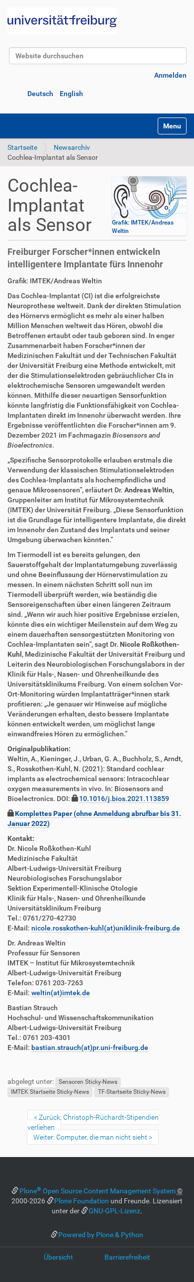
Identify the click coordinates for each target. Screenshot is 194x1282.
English (71, 94)
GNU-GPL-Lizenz (114, 1211)
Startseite (22, 147)
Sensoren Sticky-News (88, 1081)
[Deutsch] (62, 21)
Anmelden (170, 75)
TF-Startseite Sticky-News (132, 1091)
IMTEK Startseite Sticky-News (50, 1091)
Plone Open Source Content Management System (97, 1191)
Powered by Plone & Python (100, 1235)
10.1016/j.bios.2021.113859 (124, 799)
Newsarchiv (72, 147)
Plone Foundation (81, 1201)
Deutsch (40, 94)
